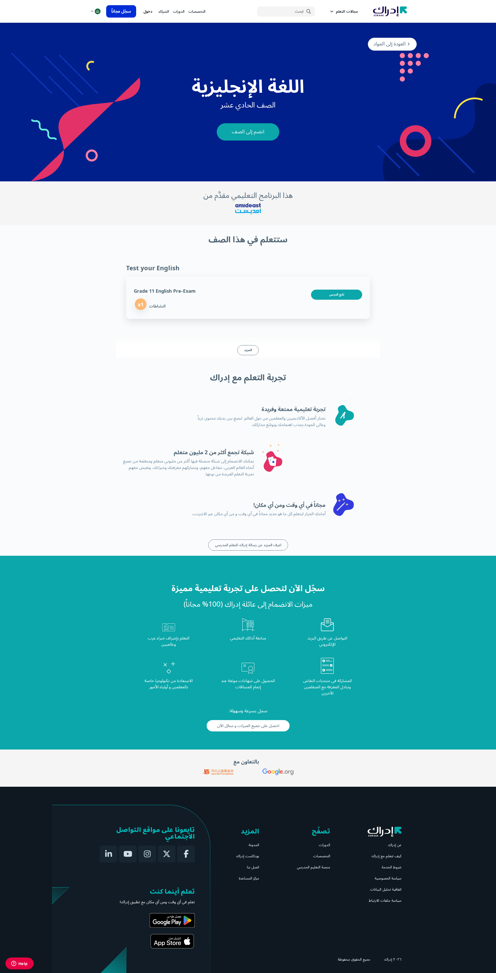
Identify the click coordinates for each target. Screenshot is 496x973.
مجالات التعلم (347, 11)
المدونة (254, 845)
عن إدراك (394, 845)
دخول (147, 11)
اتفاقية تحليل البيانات (385, 889)
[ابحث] (309, 12)
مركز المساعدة (249, 878)
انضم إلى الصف (248, 132)
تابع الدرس (336, 294)
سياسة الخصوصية (388, 878)
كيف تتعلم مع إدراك (386, 856)
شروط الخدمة (391, 867)
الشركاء (164, 11)
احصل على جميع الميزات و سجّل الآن (248, 725)
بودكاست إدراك (247, 856)
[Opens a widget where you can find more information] (19, 963)
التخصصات (196, 11)
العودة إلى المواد (389, 44)
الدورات (178, 11)
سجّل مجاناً (121, 11)
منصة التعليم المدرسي (313, 867)
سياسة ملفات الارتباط (385, 900)
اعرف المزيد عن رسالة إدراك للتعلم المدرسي (248, 545)
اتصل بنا (253, 867)
